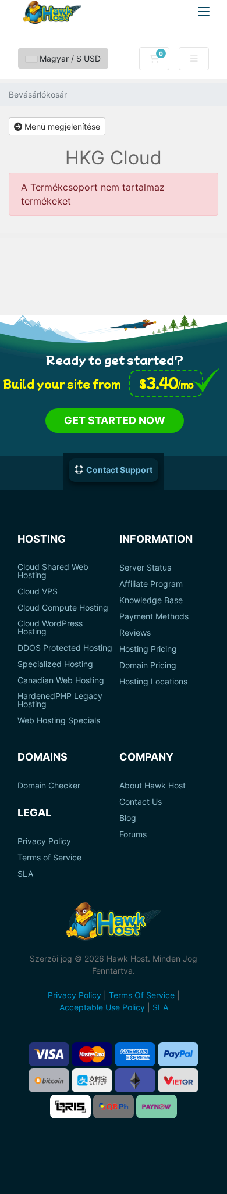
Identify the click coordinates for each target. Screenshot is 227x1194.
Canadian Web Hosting (60, 680)
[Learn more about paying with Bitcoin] (49, 1080)
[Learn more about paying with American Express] (135, 1054)
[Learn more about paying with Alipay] (92, 1080)
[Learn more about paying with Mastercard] (92, 1054)
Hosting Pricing (148, 649)
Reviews (135, 633)
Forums (133, 834)
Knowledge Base (151, 600)
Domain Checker (48, 785)
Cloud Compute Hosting (62, 608)
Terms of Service (49, 858)
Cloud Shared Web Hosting (52, 571)
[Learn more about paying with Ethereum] (135, 1080)
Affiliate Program (151, 584)
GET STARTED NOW (114, 420)
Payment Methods (154, 616)
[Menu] (203, 11)
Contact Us (140, 802)
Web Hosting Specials (58, 720)
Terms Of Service (142, 995)
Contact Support (119, 470)
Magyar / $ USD (69, 58)
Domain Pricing (147, 665)
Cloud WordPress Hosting (50, 627)
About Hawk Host (152, 785)
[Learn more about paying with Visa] (49, 1054)
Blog (127, 818)
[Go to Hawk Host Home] (52, 12)
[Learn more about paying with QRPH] (113, 1106)
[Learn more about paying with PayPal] (178, 1054)
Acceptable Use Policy (102, 1007)
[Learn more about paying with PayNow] (156, 1106)
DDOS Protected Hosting (64, 648)
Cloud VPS (37, 591)
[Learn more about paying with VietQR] (178, 1080)
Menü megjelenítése (61, 126)
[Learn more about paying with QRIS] (70, 1106)
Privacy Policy (44, 841)
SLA (25, 874)
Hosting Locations (153, 681)
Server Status (145, 568)
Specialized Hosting (55, 664)
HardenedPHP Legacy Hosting (59, 700)
